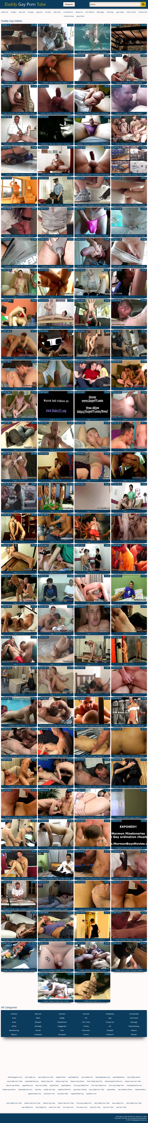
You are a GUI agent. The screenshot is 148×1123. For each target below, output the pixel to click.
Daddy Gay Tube (49, 1089)
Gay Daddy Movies (133, 1077)
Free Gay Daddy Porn (81, 1085)
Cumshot (62, 1014)
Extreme (86, 1014)
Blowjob (38, 1022)
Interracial (134, 1018)
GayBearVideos (140, 1089)
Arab (14, 1018)
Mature (134, 1030)
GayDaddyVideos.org (102, 1077)
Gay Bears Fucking (79, 1089)
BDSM (14, 1026)
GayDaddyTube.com (25, 1089)
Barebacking (14, 1030)
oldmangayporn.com (15, 1077)
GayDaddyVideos (119, 1077)
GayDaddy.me (66, 1085)
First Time (86, 1022)
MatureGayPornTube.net (113, 1081)
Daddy (62, 1018)
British (38, 1030)
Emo (62, 1030)
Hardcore (110, 1034)
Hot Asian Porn (68, 1107)
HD (110, 1026)
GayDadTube (54, 1085)
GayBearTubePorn (64, 1089)
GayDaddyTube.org (31, 1081)
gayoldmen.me (27, 1085)
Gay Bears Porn (49, 1094)
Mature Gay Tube (49, 1103)
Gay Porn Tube (95, 1107)
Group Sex (110, 1022)
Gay (109, 1018)
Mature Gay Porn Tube (133, 1081)
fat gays (31, 12)
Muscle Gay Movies (13, 1085)
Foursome (86, 1030)
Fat (86, 1018)
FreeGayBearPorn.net (134, 1085)
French (86, 1034)
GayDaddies (111, 1089)
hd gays (13, 12)
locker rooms (131, 12)
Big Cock (38, 1014)
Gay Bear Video (62, 1094)
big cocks (22, 12)
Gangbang (110, 1014)
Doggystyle (62, 1026)
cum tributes (89, 12)
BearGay (38, 1089)
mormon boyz (69, 16)
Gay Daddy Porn (87, 1077)
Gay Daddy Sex (30, 1077)
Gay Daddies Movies (125, 1089)
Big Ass (14, 1034)
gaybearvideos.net (34, 1094)
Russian (134, 1034)
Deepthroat (62, 1022)
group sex (79, 12)
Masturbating (134, 1026)
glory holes (80, 16)
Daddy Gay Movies (9, 1089)
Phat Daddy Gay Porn (94, 1081)
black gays (100, 12)
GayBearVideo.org (77, 1094)
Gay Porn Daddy (41, 1085)
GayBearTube (61, 1077)
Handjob (110, 1030)
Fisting (86, 1026)
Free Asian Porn (81, 1107)
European (62, 1034)
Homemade (133, 1014)
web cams (57, 12)
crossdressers (68, 12)
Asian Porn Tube (54, 1107)
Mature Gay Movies (77, 1081)
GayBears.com (91, 1094)
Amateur (14, 1014)
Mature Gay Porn (47, 1081)
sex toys (48, 12)
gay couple (120, 12)
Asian (14, 1022)
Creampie (38, 1034)
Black (38, 1018)
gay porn (39, 12)
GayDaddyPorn (73, 1077)
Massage (134, 1022)
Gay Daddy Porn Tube (45, 1077)
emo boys (110, 12)
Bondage (38, 1026)
